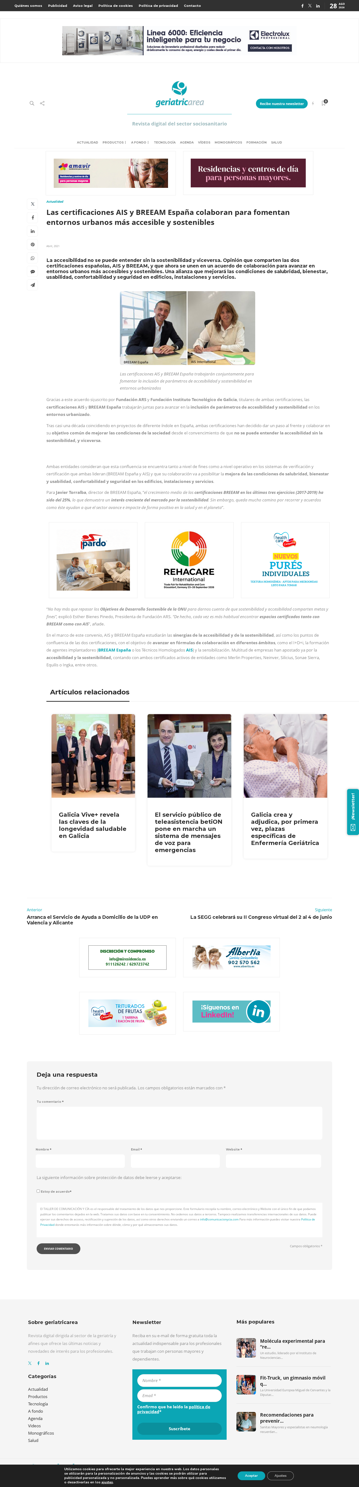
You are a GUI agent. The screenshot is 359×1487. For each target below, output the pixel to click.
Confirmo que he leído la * (173, 1409)
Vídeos (204, 142)
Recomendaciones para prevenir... (287, 1418)
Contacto (192, 6)
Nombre (44, 1149)
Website (234, 1149)
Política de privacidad (158, 6)
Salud (276, 142)
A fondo (138, 142)
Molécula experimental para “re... (292, 1344)
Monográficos (228, 142)
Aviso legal (83, 6)
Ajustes (280, 1475)
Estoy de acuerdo (56, 1192)
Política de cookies (115, 6)
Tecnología (165, 142)
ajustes (107, 1482)
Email (136, 1149)
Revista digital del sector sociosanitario (179, 123)
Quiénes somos (28, 6)
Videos (34, 1426)
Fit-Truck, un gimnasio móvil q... (293, 1381)
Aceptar (251, 1475)
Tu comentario (50, 1102)
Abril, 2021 (53, 246)
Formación (256, 142)
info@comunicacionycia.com (219, 1219)
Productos (113, 142)
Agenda (187, 142)
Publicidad (57, 6)
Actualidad (87, 142)
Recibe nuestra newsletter (282, 103)
